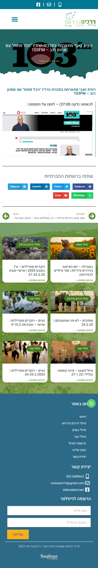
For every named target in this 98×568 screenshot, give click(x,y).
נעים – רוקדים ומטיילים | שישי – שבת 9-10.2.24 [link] (27, 322)
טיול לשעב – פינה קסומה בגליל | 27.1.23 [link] (75, 372)
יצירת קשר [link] (79, 456)
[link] (60, 4)
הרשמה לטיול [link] (77, 443)
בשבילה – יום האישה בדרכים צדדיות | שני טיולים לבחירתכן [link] (73, 270)
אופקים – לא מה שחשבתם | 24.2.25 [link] (73, 322)
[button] (15, 19)
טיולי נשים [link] (79, 430)
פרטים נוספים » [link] (84, 280)
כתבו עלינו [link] (79, 450)
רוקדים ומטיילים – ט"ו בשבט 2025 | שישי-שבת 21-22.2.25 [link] (27, 270)
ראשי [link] (82, 416)
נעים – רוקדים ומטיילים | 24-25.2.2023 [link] (27, 372)
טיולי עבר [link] (80, 436)
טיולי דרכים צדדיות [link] (74, 423)
